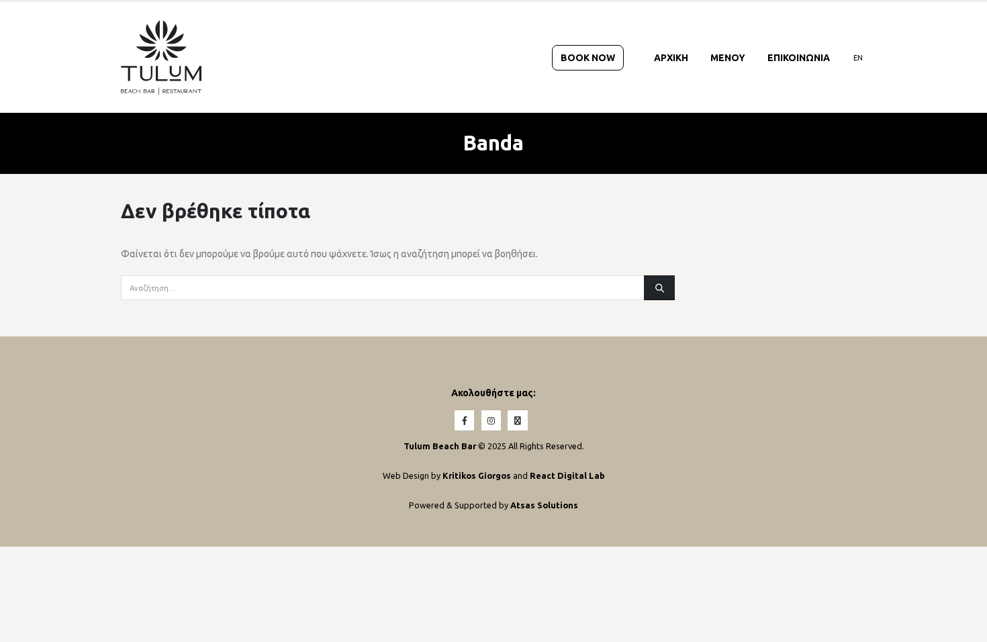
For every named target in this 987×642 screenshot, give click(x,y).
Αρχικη (671, 57)
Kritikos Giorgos (477, 475)
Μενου (727, 57)
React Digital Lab (567, 475)
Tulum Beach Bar (440, 446)
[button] (957, 626)
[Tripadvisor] (517, 420)
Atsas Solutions (544, 505)
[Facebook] (464, 420)
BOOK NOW (588, 57)
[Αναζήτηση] (659, 287)
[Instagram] (491, 420)
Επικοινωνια (798, 57)
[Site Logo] (161, 57)
